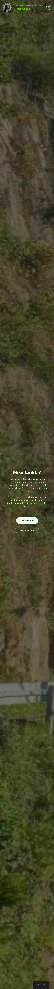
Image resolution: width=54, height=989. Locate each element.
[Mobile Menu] (48, 7)
